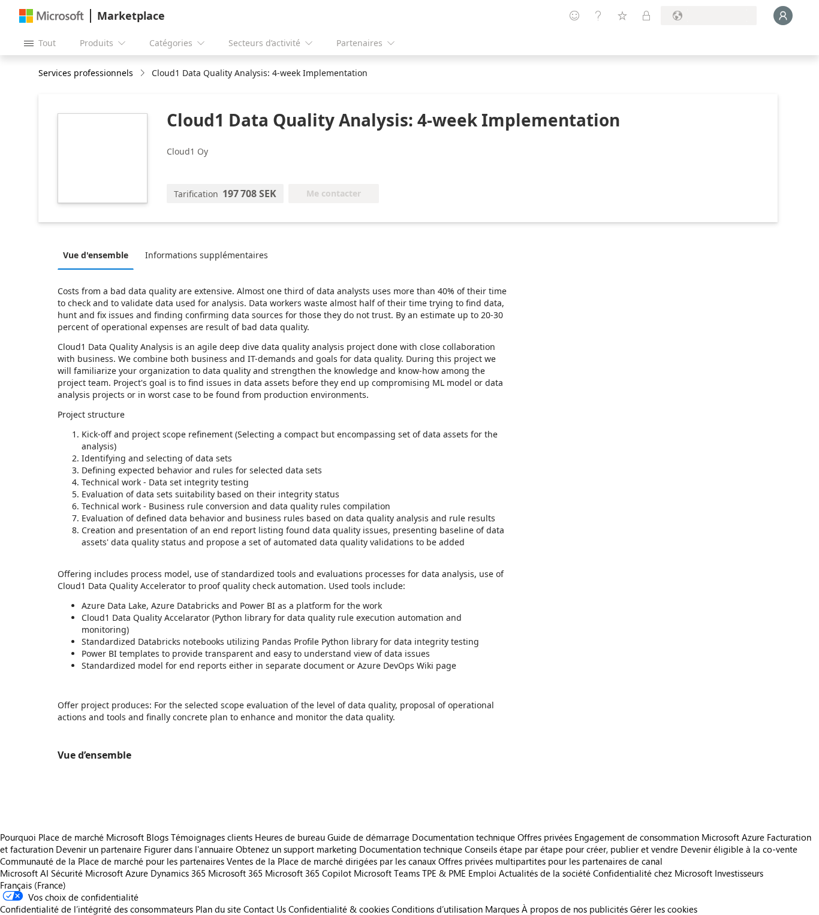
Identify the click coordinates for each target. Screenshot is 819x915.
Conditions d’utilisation (437, 909)
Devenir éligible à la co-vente (739, 849)
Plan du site (218, 909)
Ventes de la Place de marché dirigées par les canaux (331, 861)
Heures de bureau (290, 837)
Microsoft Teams (387, 873)
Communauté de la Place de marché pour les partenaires (112, 861)
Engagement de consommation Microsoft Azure (670, 837)
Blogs (157, 837)
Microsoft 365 (235, 873)
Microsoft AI (24, 873)
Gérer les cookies (663, 909)
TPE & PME (444, 873)
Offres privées (544, 837)
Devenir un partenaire (98, 849)
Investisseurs (739, 873)
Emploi (482, 873)
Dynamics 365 (178, 873)
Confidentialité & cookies (338, 909)
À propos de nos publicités (575, 909)
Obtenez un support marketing (296, 849)
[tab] (99, 254)
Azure (136, 873)
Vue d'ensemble (95, 255)
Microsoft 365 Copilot (308, 873)
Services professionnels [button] (85, 72)
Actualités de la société (545, 873)
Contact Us (264, 909)
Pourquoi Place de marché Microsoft (72, 837)
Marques (502, 909)
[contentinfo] (143, 73)
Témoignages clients (211, 837)
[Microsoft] (51, 16)
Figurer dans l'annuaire (188, 849)
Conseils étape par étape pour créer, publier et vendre (571, 849)
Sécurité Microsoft (87, 873)
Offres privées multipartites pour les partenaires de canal (550, 861)
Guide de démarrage (368, 837)
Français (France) (33, 885)
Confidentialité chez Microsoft (652, 873)
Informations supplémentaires (206, 255)
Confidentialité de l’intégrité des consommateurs (96, 909)
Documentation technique (463, 837)
